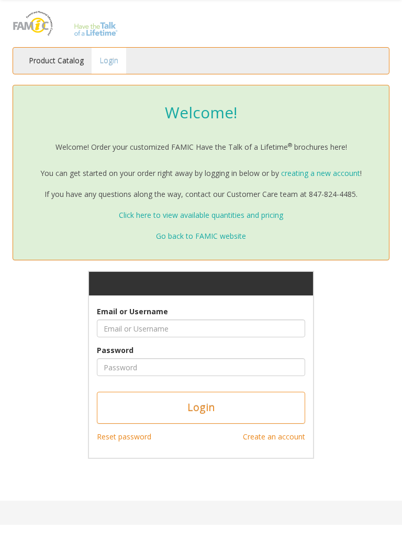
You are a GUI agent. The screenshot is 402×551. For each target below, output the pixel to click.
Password (115, 350)
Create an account (274, 437)
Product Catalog (56, 60)
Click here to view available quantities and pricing (201, 215)
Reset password (124, 437)
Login (108, 60)
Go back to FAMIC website (201, 236)
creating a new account (320, 173)
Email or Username (132, 311)
